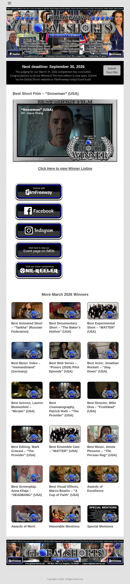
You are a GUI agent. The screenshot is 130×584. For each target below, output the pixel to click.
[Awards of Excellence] (103, 474)
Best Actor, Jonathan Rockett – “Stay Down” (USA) (103, 367)
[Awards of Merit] (27, 514)
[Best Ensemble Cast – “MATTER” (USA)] (65, 434)
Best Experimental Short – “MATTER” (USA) (101, 327)
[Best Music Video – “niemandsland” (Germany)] (27, 350)
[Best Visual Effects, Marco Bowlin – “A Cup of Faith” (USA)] (65, 474)
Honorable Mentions (64, 526)
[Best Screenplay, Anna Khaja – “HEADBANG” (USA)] (27, 474)
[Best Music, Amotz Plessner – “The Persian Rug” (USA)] (103, 434)
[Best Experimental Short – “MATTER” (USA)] (103, 311)
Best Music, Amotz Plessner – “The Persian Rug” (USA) (102, 451)
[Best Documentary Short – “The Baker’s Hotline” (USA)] (65, 311)
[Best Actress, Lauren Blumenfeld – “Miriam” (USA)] (27, 390)
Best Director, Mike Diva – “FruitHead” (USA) (101, 407)
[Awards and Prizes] (65, 32)
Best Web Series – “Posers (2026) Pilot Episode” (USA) (64, 367)
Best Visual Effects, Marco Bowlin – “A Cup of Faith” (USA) (64, 491)
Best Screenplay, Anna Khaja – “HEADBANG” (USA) (26, 491)
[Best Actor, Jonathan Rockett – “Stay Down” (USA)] (103, 350)
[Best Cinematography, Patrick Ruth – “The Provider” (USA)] (65, 390)
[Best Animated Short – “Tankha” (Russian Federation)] (27, 311)
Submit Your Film (112, 70)
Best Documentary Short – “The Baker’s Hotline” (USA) (65, 327)
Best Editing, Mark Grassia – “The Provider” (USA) (25, 451)
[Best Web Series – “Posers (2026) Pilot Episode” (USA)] (65, 350)
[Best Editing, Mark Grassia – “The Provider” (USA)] (27, 434)
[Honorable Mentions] (65, 514)
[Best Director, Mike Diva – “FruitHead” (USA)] (103, 390)
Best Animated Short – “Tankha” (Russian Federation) (26, 327)
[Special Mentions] (103, 514)
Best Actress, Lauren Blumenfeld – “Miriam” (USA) (27, 407)
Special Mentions (100, 526)
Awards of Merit (23, 526)
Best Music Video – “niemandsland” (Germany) (25, 367)
